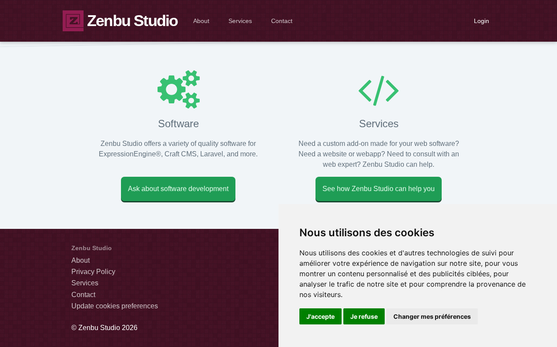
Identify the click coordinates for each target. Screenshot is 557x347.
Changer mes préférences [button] (432, 316)
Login (481, 20)
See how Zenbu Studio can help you (378, 188)
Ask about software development (178, 188)
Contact (281, 20)
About (201, 20)
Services (240, 20)
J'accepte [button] (320, 316)
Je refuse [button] (364, 316)
